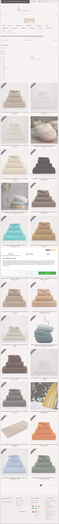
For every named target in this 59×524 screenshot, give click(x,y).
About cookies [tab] (29, 254)
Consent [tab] (10, 254)
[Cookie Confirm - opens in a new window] (50, 250)
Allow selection (29, 273)
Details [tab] (48, 254)
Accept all (47, 273)
